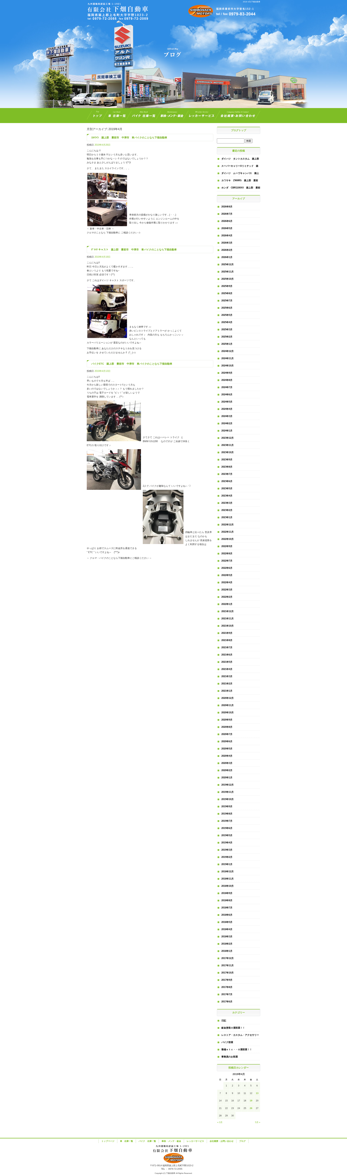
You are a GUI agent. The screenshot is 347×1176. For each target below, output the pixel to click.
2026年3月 (226, 242)
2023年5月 (226, 488)
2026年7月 (226, 213)
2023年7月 (226, 474)
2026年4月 (226, 235)
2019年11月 (227, 792)
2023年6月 (226, 481)
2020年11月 (227, 705)
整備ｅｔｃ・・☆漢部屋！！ (236, 1049)
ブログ (242, 1141)
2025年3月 (226, 329)
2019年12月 (227, 784)
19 (251, 1100)
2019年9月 (226, 806)
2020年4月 (226, 755)
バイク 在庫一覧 (143, 115)
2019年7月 (226, 821)
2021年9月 (226, 633)
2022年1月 (226, 604)
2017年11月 (227, 965)
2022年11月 (227, 531)
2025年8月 (226, 293)
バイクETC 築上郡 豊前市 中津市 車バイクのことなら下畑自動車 (131, 363)
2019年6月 (226, 828)
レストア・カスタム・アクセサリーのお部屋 (240, 1036)
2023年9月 (226, 459)
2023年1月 (226, 517)
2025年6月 (226, 307)
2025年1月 (226, 344)
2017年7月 (226, 994)
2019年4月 (226, 842)
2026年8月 (226, 206)
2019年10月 (227, 799)
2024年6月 (226, 394)
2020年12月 (227, 698)
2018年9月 (226, 893)
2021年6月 (226, 654)
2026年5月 (226, 228)
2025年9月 (226, 286)
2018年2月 (226, 943)
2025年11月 (227, 271)
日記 (223, 1020)
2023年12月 (227, 438)
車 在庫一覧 (117, 115)
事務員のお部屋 (229, 1056)
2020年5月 (226, 748)
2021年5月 (226, 662)
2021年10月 (227, 625)
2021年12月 (227, 611)
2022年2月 (226, 596)
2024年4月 (226, 409)
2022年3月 (226, 589)
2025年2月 (226, 336)
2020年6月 (226, 741)
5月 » (257, 1122)
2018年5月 (226, 922)
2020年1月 (226, 777)
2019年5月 (226, 835)
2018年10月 (227, 886)
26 (251, 1108)
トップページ (96, 115)
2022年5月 (226, 575)
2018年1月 (226, 951)
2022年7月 (226, 560)
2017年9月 (226, 980)
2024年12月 (227, 351)
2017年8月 (226, 987)
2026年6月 (226, 221)
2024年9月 (226, 372)
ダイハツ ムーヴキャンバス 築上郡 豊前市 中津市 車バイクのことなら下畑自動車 (240, 174)
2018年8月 (226, 900)
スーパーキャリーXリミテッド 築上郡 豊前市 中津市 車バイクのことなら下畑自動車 (240, 167)
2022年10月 (227, 539)
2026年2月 (226, 250)
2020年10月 (227, 712)
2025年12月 (227, 264)
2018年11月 (227, 878)
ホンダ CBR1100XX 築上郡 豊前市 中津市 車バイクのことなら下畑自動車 (240, 188)
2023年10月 (227, 452)
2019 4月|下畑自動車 (251, 2)
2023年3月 (226, 503)
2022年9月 (226, 546)
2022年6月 (226, 568)
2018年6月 (226, 914)
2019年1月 (226, 864)
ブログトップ (238, 130)
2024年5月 (226, 401)
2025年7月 (226, 300)
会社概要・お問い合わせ (239, 115)
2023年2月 (226, 510)
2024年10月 (227, 365)
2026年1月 (226, 257)
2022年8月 (226, 553)
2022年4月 (226, 582)
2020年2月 (226, 770)
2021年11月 (227, 618)
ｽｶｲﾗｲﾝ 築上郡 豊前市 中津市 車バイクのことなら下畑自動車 (129, 137)
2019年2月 (226, 857)
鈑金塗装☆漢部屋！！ (233, 1027)
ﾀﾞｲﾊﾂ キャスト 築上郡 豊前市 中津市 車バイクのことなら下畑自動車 (134, 249)
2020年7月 (226, 734)
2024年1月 (226, 430)
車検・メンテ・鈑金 (172, 115)
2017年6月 (226, 1001)
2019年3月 (226, 849)
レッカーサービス (202, 115)
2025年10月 (227, 279)
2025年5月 (226, 315)
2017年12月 (227, 958)
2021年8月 (226, 640)
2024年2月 (226, 423)
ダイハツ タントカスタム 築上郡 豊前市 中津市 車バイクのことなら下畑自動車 (240, 159)
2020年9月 (226, 719)
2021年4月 (226, 669)
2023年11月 (227, 445)
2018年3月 (226, 936)
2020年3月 (226, 763)
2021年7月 (226, 647)
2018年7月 (226, 907)
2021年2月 (226, 683)
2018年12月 (227, 871)
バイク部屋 (227, 1042)
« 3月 (219, 1122)
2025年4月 (226, 322)
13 (257, 1093)
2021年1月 (226, 690)
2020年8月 (226, 727)
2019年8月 (226, 813)
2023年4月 (226, 495)
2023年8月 (226, 466)
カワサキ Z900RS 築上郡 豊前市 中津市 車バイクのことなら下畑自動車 (240, 181)
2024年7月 (226, 387)
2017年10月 (227, 972)
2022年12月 (227, 524)
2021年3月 (226, 676)
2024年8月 (226, 380)
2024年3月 (226, 416)
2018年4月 (226, 929)
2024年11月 (227, 358)
